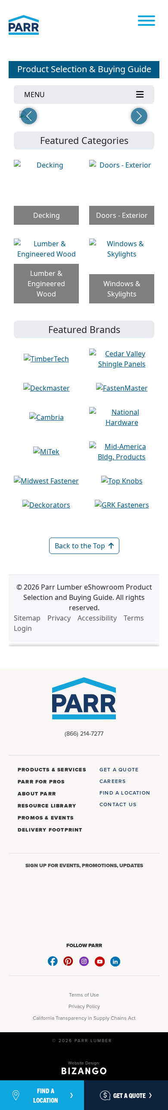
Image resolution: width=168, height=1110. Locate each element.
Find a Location (45, 1095)
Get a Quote (129, 1095)
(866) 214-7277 (84, 733)
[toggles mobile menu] (146, 21)
